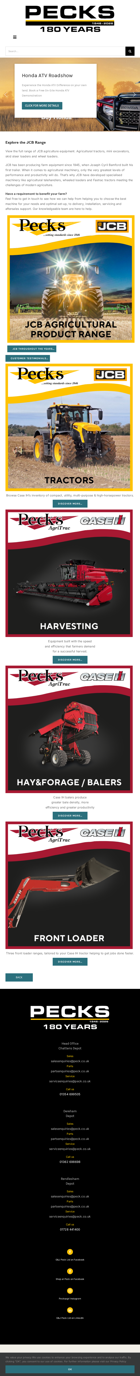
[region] (70, 94)
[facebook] (70, 1252)
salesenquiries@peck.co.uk (70, 1061)
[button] (6, 94)
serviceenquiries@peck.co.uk (70, 1081)
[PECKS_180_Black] (70, 5)
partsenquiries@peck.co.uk (70, 1071)
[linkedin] (70, 1310)
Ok (70, 1369)
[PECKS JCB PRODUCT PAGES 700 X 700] (71, 216)
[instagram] (70, 1291)
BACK (19, 977)
